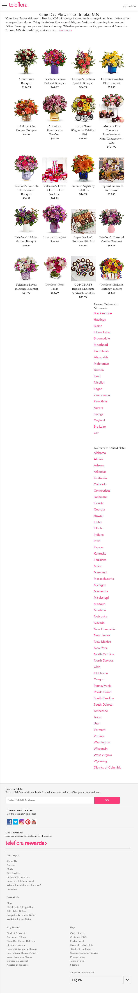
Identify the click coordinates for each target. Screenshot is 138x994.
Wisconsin (100, 749)
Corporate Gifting (16, 937)
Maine (98, 566)
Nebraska (100, 616)
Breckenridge (103, 313)
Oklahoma (101, 673)
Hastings (100, 320)
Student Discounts (16, 933)
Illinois (98, 528)
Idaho (98, 522)
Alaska (98, 459)
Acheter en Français (17, 964)
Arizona (99, 465)
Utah (97, 723)
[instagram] (21, 823)
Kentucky (100, 553)
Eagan (98, 389)
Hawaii (98, 516)
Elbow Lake (102, 332)
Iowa (97, 541)
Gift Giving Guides (16, 911)
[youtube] (34, 823)
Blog (9, 903)
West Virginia (103, 755)
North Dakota (103, 660)
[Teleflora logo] (18, 6)
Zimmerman (102, 395)
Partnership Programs (18, 877)
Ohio (97, 667)
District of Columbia (107, 767)
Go (107, 800)
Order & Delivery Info (81, 945)
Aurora (98, 408)
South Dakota (103, 704)
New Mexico (102, 642)
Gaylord (99, 420)
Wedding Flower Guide (19, 918)
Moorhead (101, 345)
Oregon (99, 679)
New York (100, 648)
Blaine (98, 326)
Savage (99, 414)
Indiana (99, 535)
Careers (11, 865)
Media (10, 869)
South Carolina (104, 698)
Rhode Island (102, 692)
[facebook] (9, 823)
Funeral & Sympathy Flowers (22, 948)
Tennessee (101, 711)
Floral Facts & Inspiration (20, 907)
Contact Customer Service (84, 952)
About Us (12, 861)
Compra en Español (17, 960)
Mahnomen (101, 364)
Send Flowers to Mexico (20, 956)
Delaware (100, 497)
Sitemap (74, 964)
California (100, 478)
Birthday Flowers (16, 945)
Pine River (100, 401)
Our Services (13, 873)
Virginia (99, 736)
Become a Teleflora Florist (20, 881)
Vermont (99, 730)
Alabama (100, 453)
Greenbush (101, 351)
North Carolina (104, 654)
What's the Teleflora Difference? (24, 884)
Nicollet (99, 382)
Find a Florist (77, 941)
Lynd (97, 376)
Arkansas (100, 472)
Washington (102, 742)
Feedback (12, 888)
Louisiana (100, 560)
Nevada (99, 623)
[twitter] (15, 823)
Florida (98, 503)
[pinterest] (28, 823)
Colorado (100, 484)
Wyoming (100, 761)
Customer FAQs (78, 937)
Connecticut (102, 491)
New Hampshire (105, 629)
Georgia (99, 509)
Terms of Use (77, 960)
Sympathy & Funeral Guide (21, 915)
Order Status (77, 933)
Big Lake (100, 426)
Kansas (99, 547)
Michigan (100, 585)
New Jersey (102, 635)
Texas (98, 717)
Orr (96, 433)
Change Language (82, 972)
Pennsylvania (102, 686)
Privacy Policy (77, 956)
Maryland (100, 572)
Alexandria (101, 357)
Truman (99, 370)
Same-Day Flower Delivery (21, 941)
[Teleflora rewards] (26, 844)
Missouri (99, 604)
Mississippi (101, 597)
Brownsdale (102, 338)
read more (65, 30)
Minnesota (101, 591)
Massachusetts (104, 579)
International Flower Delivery (22, 952)
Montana (100, 610)
